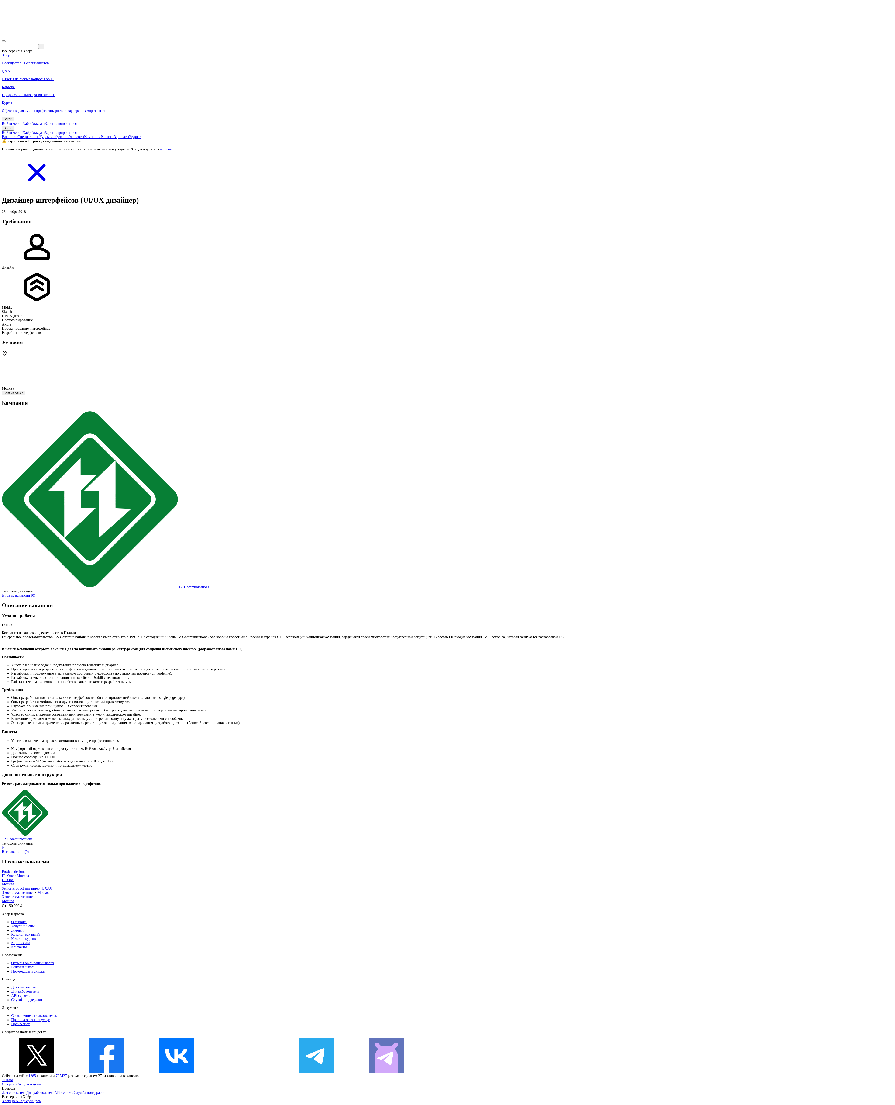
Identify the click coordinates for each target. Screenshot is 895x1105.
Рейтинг (107, 137)
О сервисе (19, 922)
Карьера (24, 1101)
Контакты (19, 947)
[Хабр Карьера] (20, 46)
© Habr (7, 1080)
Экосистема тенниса (18, 892)
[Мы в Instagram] (247, 1072)
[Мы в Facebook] (107, 1072)
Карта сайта (20, 943)
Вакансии (9, 137)
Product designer (14, 871)
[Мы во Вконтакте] (177, 1072)
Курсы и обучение (53, 137)
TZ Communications (194, 587)
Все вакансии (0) (21, 595)
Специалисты (28, 137)
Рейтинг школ (22, 967)
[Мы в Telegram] (316, 1072)
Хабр (6, 1101)
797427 (61, 1076)
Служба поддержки (26, 1000)
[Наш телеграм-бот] (386, 1072)
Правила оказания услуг (30, 1020)
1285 (32, 1076)
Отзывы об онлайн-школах (32, 963)
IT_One (8, 876)
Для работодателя (25, 991)
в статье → (168, 149)
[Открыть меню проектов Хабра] (4, 41)
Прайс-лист (20, 1024)
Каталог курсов (23, 939)
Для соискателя (23, 987)
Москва (23, 876)
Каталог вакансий (25, 934)
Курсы (36, 1101)
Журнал (135, 137)
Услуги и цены (23, 926)
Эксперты (76, 137)
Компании (92, 137)
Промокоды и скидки (28, 971)
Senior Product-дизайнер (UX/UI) (27, 888)
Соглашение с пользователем (34, 1016)
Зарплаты (121, 137)
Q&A (14, 1101)
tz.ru (5, 595)
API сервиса (21, 996)
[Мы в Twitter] (37, 1072)
